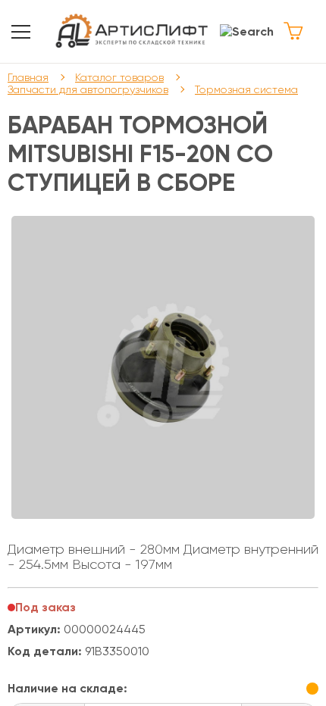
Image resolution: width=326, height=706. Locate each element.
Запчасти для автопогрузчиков (88, 89)
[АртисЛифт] (132, 31)
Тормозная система (246, 89)
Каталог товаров (119, 77)
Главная (28, 77)
